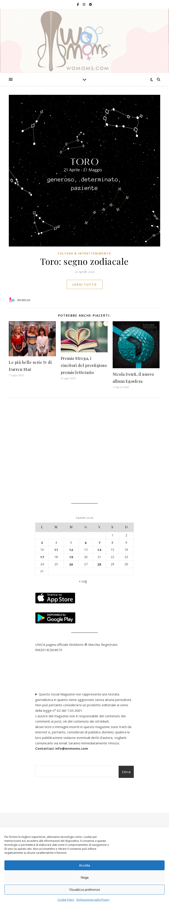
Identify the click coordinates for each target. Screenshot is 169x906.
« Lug (83, 581)
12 (71, 549)
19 (71, 557)
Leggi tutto (84, 284)
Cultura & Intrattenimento (84, 253)
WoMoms (24, 300)
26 (71, 564)
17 (42, 557)
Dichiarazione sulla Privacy (92, 900)
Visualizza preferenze (84, 889)
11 (56, 549)
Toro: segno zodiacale (84, 261)
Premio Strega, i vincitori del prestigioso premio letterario (84, 365)
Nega (84, 877)
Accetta (84, 865)
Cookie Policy (65, 900)
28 (99, 564)
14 (99, 549)
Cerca (126, 772)
